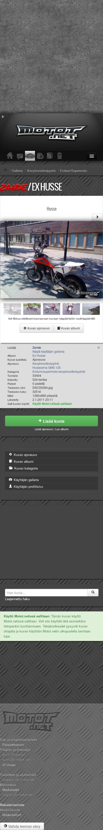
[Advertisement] (51, 56)
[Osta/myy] (40, 156)
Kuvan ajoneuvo (38, 328)
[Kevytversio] (60, 156)
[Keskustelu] (20, 156)
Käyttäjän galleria (26, 479)
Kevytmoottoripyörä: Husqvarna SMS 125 (46, 365)
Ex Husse (47, 186)
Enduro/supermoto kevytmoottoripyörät (58, 371)
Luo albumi (61, 429)
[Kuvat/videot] (30, 156)
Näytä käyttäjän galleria (48, 351)
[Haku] (93, 592)
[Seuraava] (97, 217)
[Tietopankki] (50, 156)
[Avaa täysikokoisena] (51, 259)
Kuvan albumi (70, 328)
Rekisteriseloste (12, 804)
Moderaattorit (12, 814)
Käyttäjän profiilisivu (28, 486)
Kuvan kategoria (25, 468)
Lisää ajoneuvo (44, 429)
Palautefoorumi (13, 744)
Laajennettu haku (17, 598)
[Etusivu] (10, 156)
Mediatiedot (10, 789)
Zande (13, 187)
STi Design (9, 765)
